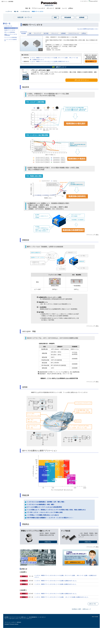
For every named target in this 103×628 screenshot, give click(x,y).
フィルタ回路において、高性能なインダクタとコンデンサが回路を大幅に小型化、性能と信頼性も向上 (56, 509)
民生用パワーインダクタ (9, 30)
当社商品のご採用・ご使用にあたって (81, 609)
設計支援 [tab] (46, 33)
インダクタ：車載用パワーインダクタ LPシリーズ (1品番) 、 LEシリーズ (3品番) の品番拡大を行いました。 (61, 597)
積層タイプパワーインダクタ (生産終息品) (10, 35)
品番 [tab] (30, 33)
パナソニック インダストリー (25, 618)
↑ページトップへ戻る (92, 234)
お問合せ (70, 8)
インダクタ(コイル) (25, 11)
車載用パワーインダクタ (37, 11)
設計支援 (57, 8)
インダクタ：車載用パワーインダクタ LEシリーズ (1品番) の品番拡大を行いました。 (55, 593)
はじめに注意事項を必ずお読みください (88, 29)
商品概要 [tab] (23, 33)
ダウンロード (50, 8)
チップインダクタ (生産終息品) (10, 40)
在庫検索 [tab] (63, 33)
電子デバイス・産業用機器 (7, 1)
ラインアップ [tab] (37, 33)
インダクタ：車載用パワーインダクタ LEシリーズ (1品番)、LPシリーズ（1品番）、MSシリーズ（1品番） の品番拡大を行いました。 (54, 58)
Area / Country (95, 616)
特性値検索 (67, 17)
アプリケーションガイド (38, 8)
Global (96, 1)
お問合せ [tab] (84, 33)
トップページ (9, 11)
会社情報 (6, 617)
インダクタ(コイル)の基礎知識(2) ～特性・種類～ (40, 504)
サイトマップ (12, 617)
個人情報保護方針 (33, 617)
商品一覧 (27, 8)
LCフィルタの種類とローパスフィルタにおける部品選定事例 (44, 507)
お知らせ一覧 (92, 603)
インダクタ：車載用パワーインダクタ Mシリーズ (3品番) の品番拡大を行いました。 (55, 584)
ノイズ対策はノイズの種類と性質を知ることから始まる (42, 515)
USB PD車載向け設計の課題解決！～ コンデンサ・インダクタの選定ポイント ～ (49, 517)
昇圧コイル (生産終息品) (9, 32)
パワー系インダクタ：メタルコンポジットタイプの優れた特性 (44, 512)
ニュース (64, 8)
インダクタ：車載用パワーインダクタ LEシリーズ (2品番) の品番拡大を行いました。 (50, 61)
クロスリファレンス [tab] (73, 33)
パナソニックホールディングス (11, 618)
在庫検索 (81, 17)
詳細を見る (48, 542)
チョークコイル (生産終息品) (10, 37)
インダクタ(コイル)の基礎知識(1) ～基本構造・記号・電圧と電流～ (45, 501)
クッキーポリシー (84, 1)
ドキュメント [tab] (54, 33)
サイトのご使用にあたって (22, 617)
